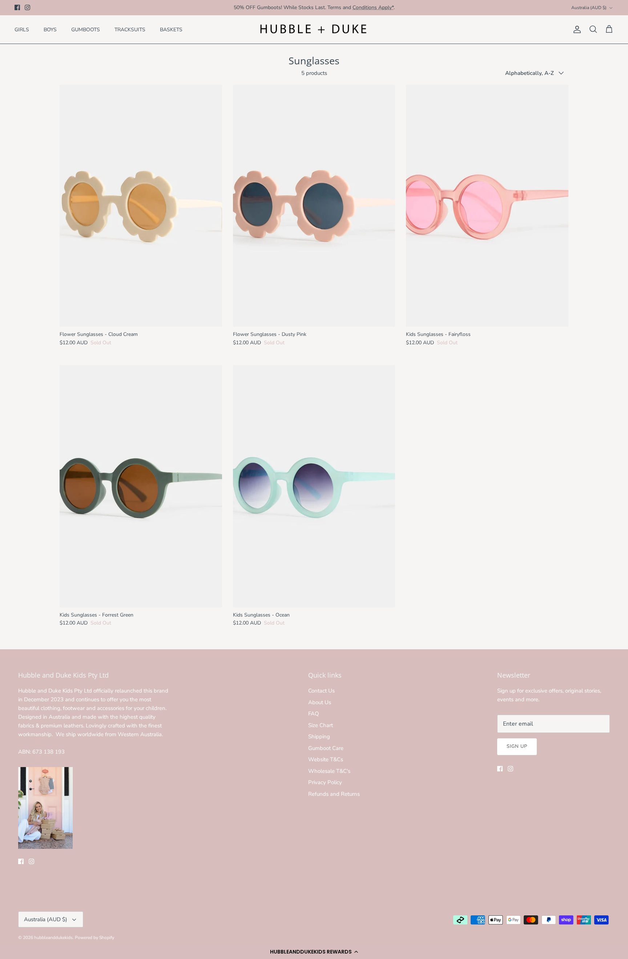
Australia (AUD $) (589, 8)
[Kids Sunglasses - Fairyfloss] (487, 206)
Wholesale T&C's (329, 771)
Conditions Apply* (373, 7)
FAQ (313, 713)
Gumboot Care (325, 748)
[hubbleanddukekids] (314, 30)
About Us (319, 702)
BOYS (50, 29)
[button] (314, 951)
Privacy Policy (325, 782)
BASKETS (171, 29)
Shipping (319, 736)
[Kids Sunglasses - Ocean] (314, 486)
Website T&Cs (325, 759)
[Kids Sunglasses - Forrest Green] (141, 486)
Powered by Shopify (94, 937)
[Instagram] (27, 7)
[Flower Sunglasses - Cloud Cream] (141, 206)
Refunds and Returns (334, 794)
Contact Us (321, 690)
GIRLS (22, 29)
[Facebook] (17, 7)
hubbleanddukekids (53, 937)
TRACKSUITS (129, 29)
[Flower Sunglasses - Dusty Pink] (314, 206)
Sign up (517, 746)
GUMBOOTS (85, 29)
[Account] (575, 29)
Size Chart (320, 725)
